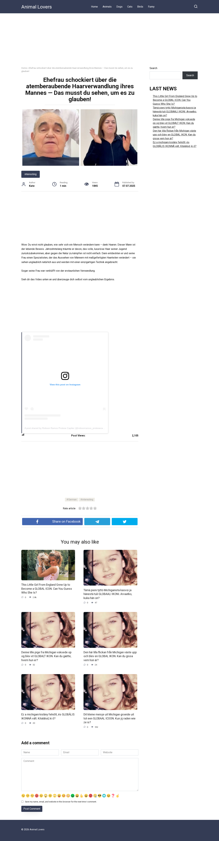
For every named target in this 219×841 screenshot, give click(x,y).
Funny (151, 6)
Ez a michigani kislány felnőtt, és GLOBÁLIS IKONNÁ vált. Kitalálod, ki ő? (48, 716)
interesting (31, 174)
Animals (107, 6)
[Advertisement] (109, 37)
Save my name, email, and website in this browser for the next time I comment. (61, 801)
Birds (140, 6)
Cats (129, 6)
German (72, 499)
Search (153, 68)
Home (94, 6)
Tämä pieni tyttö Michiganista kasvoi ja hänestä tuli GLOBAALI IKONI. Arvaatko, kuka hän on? (108, 593)
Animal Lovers (36, 7)
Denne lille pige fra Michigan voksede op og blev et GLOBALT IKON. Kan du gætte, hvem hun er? (46, 656)
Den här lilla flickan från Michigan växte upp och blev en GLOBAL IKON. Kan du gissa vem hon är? (110, 656)
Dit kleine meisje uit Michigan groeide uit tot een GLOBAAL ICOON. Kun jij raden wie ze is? (109, 718)
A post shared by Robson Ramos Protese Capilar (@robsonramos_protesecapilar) (66, 428)
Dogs (119, 6)
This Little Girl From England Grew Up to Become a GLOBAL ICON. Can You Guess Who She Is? (46, 588)
